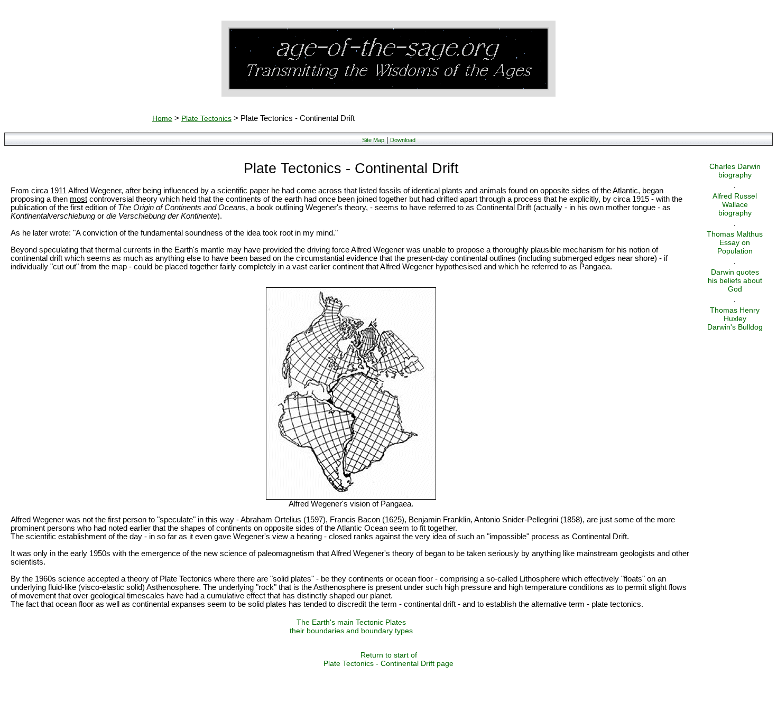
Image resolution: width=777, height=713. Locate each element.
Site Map (373, 140)
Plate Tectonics (206, 118)
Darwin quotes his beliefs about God (735, 280)
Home (162, 118)
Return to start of (388, 655)
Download (402, 140)
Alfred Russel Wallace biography (735, 204)
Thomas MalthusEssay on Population (735, 242)
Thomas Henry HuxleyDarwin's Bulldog (735, 318)
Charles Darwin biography (735, 170)
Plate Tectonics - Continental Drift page (388, 663)
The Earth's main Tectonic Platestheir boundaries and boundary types (351, 626)
